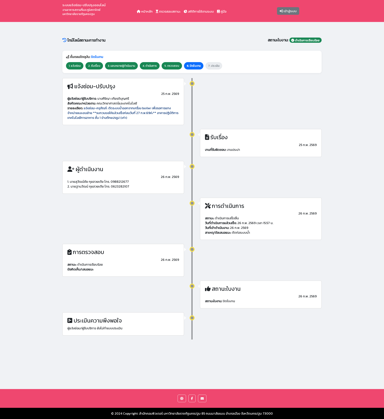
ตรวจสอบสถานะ (169, 11)
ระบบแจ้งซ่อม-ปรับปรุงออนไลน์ (84, 9)
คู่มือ (223, 11)
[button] (182, 398)
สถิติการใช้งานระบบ (200, 11)
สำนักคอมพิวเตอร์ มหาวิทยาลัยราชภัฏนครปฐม (170, 413)
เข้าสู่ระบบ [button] (290, 11)
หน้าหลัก (146, 11)
